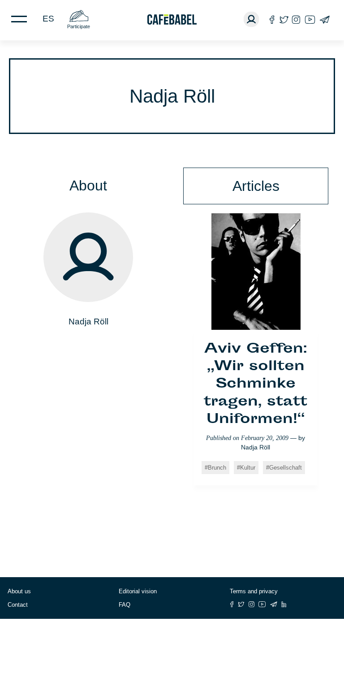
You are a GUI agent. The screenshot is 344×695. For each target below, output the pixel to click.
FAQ (124, 604)
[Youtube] (310, 19)
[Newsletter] (324, 19)
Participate (78, 26)
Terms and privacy (254, 591)
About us (19, 591)
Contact (18, 604)
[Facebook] (272, 19)
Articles (256, 186)
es (48, 18)
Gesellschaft (285, 467)
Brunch (217, 467)
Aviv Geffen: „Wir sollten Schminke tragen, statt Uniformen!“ (255, 384)
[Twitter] (283, 19)
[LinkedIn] (284, 604)
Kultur (247, 467)
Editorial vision (138, 591)
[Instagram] (296, 19)
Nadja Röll (255, 447)
